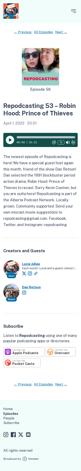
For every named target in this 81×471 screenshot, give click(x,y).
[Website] (36, 273)
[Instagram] (30, 273)
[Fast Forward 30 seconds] (73, 142)
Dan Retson (31, 287)
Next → (61, 32)
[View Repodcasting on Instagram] (5, 435)
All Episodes (43, 32)
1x (61, 142)
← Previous (23, 32)
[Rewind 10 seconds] (54, 142)
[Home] (11, 18)
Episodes (10, 414)
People (8, 418)
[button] (46, 137)
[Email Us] (28, 435)
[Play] (10, 140)
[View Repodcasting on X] (20, 435)
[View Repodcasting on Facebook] (13, 435)
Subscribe (11, 423)
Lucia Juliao (31, 264)
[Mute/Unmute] (68, 142)
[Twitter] (24, 273)
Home (8, 409)
